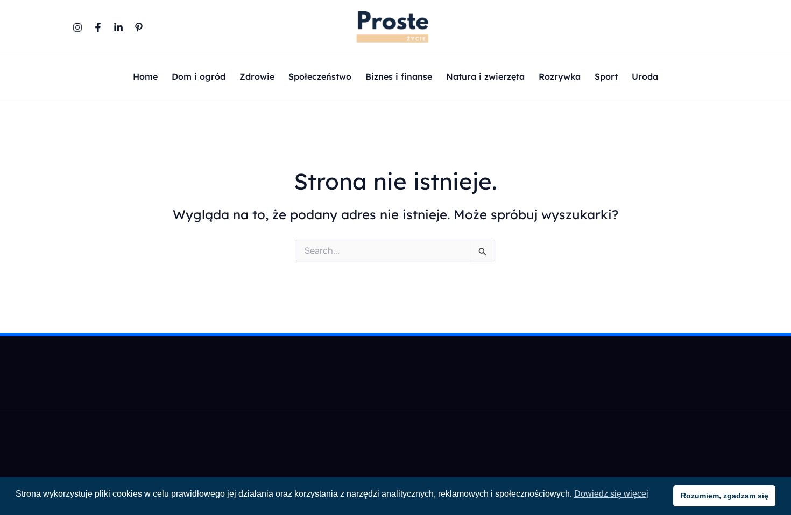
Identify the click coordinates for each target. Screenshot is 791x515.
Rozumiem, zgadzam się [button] (724, 495)
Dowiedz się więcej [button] (611, 493)
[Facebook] (98, 27)
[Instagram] (77, 27)
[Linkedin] (118, 27)
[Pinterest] (139, 27)
